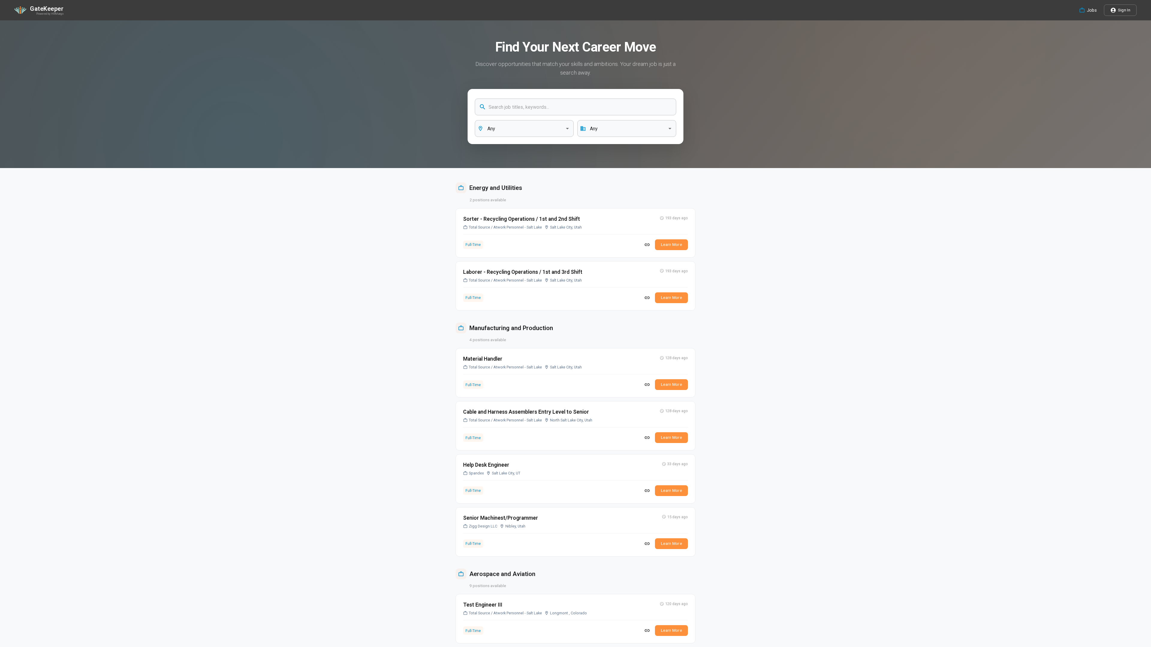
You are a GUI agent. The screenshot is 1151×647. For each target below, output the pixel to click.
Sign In (1124, 9)
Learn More (671, 244)
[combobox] (524, 128)
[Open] (567, 128)
